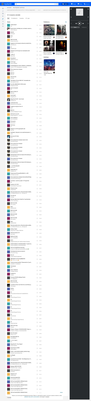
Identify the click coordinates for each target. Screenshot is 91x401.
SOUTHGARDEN (14, 119)
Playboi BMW (13, 375)
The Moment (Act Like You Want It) (18, 251)
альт (12, 108)
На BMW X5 (13, 273)
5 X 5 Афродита (14, 278)
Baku (12, 206)
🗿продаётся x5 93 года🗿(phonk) (18, 258)
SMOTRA (12, 215)
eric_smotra (13, 204)
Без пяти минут (14, 333)
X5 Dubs (12, 78)
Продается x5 (14, 373)
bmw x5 (12, 74)
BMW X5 (12, 73)
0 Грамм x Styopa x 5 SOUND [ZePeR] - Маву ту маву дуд (23, 329)
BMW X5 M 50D (14, 39)
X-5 (11, 26)
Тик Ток (12, 130)
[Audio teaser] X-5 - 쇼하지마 (16, 115)
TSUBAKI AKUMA (14, 271)
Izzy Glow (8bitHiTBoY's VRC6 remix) (18, 84)
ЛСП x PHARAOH (14, 237)
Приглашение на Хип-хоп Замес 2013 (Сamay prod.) (21, 154)
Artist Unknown (14, 30)
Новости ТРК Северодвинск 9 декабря (19, 67)
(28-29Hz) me (13, 44)
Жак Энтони (13, 315)
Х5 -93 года (13, 61)
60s (56, 38)
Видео (74, 4)
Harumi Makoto (14, 345)
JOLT (12, 134)
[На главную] (6, 4)
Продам (12, 327)
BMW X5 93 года (14, 325)
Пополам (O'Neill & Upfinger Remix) (18, 277)
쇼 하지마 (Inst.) (14, 340)
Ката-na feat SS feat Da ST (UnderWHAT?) (19, 293)
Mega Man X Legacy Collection (17, 230)
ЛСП (12, 137)
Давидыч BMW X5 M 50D (16, 366)
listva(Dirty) (13, 58)
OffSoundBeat (13, 349)
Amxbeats (13, 371)
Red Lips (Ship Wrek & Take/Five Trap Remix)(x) (20, 199)
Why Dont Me (13, 76)
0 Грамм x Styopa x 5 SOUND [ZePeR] (18, 330)
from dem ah (13, 195)
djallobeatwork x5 (14, 59)
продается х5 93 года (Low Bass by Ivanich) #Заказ (21, 43)
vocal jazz (58, 54)
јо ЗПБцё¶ (13, 355)
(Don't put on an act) (15, 113)
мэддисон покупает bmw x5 (17, 106)
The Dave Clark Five (48, 73)
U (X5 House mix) (14, 102)
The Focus (13, 125)
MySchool (13, 33)
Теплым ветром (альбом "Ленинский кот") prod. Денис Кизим (24, 262)
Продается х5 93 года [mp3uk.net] (18, 128)
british (59, 38)
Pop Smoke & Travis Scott (16, 186)
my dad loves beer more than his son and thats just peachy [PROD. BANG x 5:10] (27, 284)
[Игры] (3, 26)
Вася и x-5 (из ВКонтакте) (49, 52)
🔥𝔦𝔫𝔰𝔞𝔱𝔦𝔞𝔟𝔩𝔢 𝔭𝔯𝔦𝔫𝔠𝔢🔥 (15, 260)
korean (45, 38)
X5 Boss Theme (14, 229)
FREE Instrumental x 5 (15, 370)
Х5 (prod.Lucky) (14, 188)
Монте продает (14, 63)
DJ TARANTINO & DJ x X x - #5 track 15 (19, 193)
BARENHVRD (13, 208)
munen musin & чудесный (16, 256)
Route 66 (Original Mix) (15, 377)
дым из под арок (14, 87)
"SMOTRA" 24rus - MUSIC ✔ (16, 367)
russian (45, 54)
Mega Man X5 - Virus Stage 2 (16, 344)
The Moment (13, 266)
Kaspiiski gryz (13, 48)
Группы (87, 4)
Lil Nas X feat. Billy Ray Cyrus (17, 382)
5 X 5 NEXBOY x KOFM (15, 379)
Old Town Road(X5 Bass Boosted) (17, 247)
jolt (11, 182)
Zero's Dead (13, 95)
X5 (11, 126)
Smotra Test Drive (14, 41)
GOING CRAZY (14, 24)
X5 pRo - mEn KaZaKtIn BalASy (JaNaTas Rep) (20, 351)
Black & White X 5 (14, 91)
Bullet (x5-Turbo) (14, 236)
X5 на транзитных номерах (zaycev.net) (19, 139)
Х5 (11, 89)
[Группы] (3, 21)
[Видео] (3, 16)
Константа (13, 122)
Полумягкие (13, 189)
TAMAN (12, 275)
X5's (11, 267)
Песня (12, 52)
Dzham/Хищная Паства (16, 297)
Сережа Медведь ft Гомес (16, 111)
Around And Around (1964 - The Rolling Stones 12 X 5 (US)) (22, 359)
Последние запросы (18, 7)
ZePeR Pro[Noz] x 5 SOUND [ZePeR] (18, 245)
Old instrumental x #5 (15, 232)
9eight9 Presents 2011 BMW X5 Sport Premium (20, 241)
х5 (11, 47)
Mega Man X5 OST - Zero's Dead (17, 99)
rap (47, 38)
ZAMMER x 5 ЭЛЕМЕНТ (16, 263)
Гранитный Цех (14, 323)
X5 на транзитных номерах (16, 69)
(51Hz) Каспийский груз (16, 178)
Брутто (12, 70)
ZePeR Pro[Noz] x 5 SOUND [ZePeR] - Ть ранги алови (22, 243)
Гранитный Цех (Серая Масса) (17, 319)
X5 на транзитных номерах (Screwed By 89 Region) (21, 177)
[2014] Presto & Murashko (16, 104)
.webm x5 (13, 54)
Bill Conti (12, 93)
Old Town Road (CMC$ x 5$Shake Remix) (19, 381)
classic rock (63, 38)
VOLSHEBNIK (13, 338)
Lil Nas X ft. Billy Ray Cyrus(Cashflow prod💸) (20, 249)
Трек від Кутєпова (14, 82)
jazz (64, 54)
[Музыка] (3, 18)
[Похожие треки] (88, 17)
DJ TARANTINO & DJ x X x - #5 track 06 (19, 364)
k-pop (49, 38)
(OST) (12, 240)
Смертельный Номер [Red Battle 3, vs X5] (19, 173)
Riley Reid (13, 56)
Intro (12, 35)
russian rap (49, 54)
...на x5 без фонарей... (15, 165)
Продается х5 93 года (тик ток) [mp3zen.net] (20, 50)
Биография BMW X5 (15, 336)
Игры (80, 4)
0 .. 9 (39, 10)
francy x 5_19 (13, 334)
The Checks (13, 286)
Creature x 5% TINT (15, 184)
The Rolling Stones (14, 360)
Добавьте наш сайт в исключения (32, 396)
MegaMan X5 (13, 96)
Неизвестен (13, 100)
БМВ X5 (12, 32)
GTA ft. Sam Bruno (14, 200)
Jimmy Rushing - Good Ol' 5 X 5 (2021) (63, 52)
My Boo (12, 288)
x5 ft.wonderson (14, 117)
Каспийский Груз (14, 141)
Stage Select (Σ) (14, 169)
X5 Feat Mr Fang (14, 252)
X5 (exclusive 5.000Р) (15, 347)
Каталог (9, 7)
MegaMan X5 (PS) (14, 85)
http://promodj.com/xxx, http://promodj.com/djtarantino (22, 191)
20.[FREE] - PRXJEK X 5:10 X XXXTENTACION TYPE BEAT (22, 132)
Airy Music (13, 234)
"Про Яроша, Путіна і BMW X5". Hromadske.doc (20, 80)
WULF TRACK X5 (14, 269)
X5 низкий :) (13, 121)
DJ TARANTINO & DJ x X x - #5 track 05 (19, 226)
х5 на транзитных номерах (16, 151)
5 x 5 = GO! (46, 71)
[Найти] (57, 4)
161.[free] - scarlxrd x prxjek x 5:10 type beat (20, 180)
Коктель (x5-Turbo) (15, 136)
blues (61, 54)
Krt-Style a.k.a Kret (14, 174)
